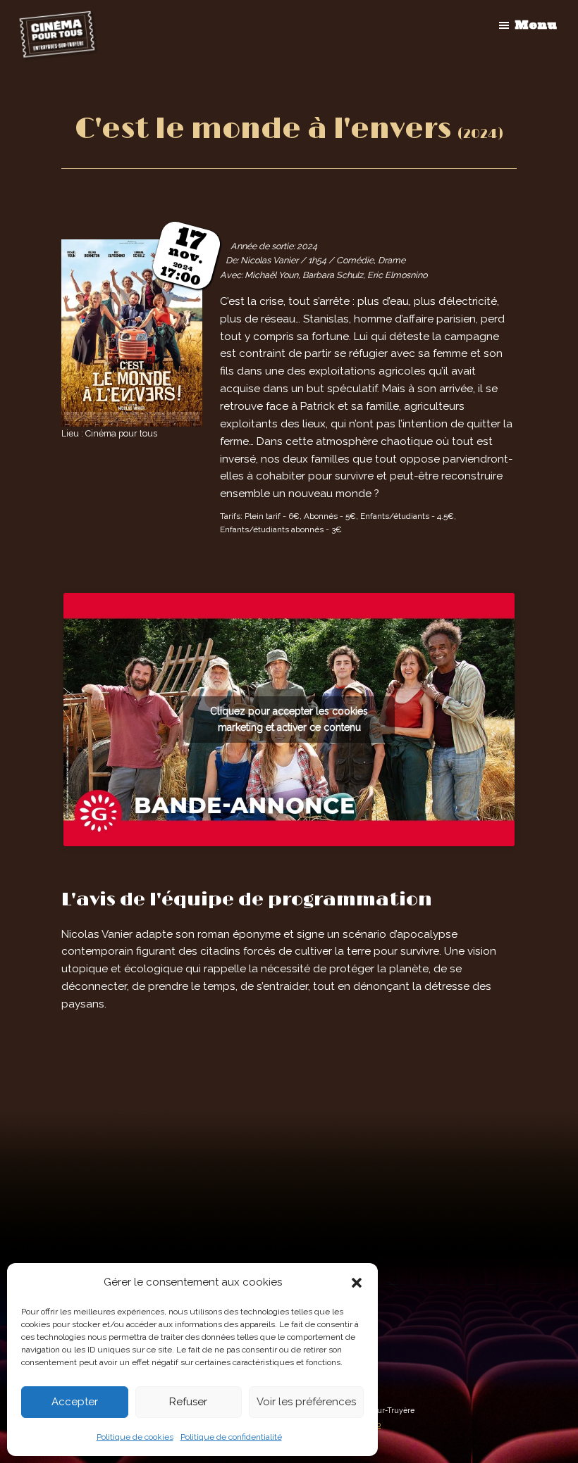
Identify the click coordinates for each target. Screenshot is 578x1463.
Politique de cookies (135, 1437)
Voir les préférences (306, 1401)
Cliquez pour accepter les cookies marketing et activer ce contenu (289, 719)
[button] (357, 1283)
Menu (536, 25)
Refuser (188, 1401)
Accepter (74, 1401)
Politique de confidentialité (231, 1437)
